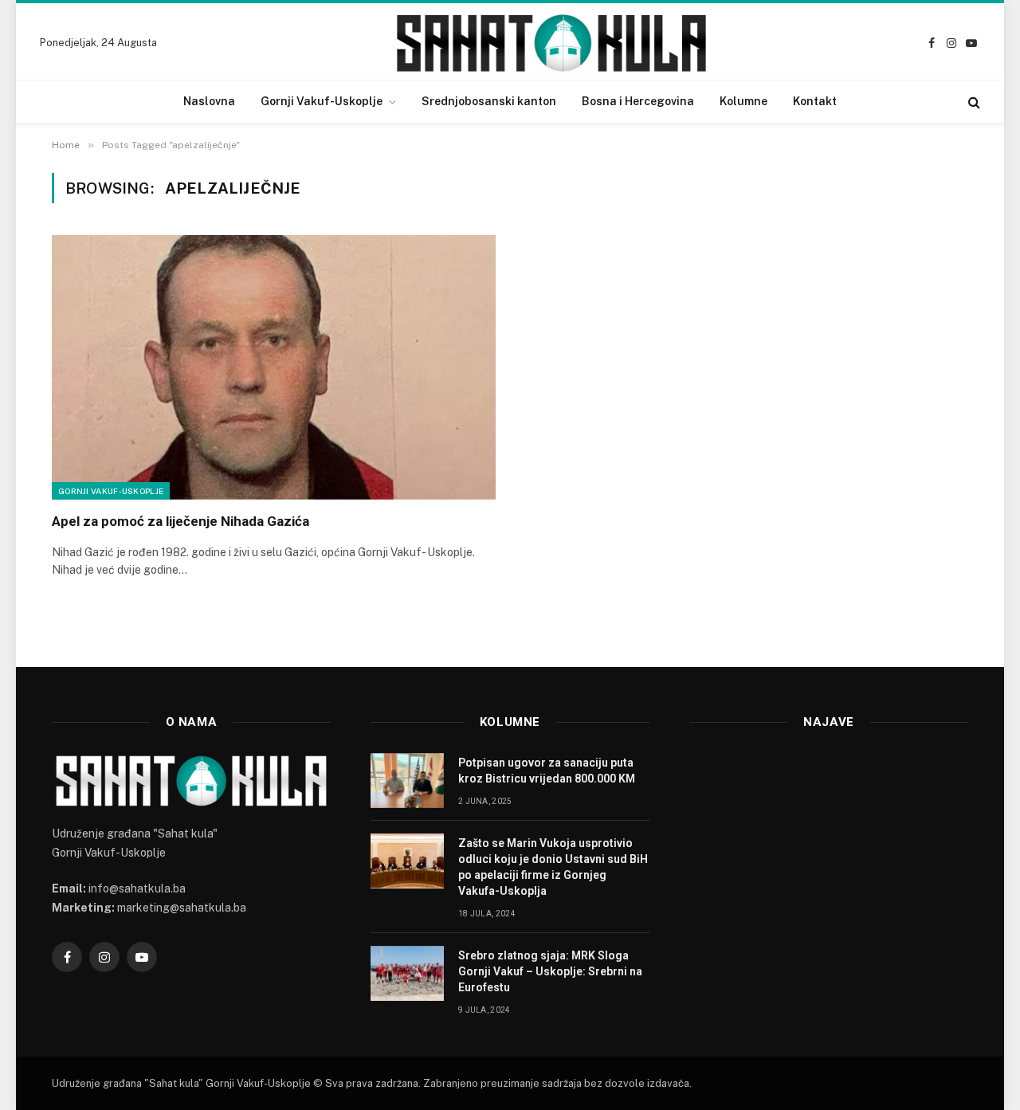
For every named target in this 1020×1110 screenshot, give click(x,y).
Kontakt (815, 101)
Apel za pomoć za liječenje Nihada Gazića (180, 521)
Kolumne (743, 101)
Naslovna (209, 101)
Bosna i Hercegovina (638, 101)
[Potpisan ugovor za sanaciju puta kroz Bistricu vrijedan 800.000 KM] (407, 780)
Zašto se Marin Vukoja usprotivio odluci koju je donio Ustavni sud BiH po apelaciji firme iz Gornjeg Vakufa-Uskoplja (553, 867)
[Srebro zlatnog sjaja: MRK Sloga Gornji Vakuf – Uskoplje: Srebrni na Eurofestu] (407, 973)
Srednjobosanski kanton (489, 101)
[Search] (972, 102)
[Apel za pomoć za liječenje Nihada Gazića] (274, 367)
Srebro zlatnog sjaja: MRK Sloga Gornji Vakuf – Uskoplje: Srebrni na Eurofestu (550, 971)
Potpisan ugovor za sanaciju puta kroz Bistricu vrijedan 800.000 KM (546, 770)
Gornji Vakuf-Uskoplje (321, 101)
